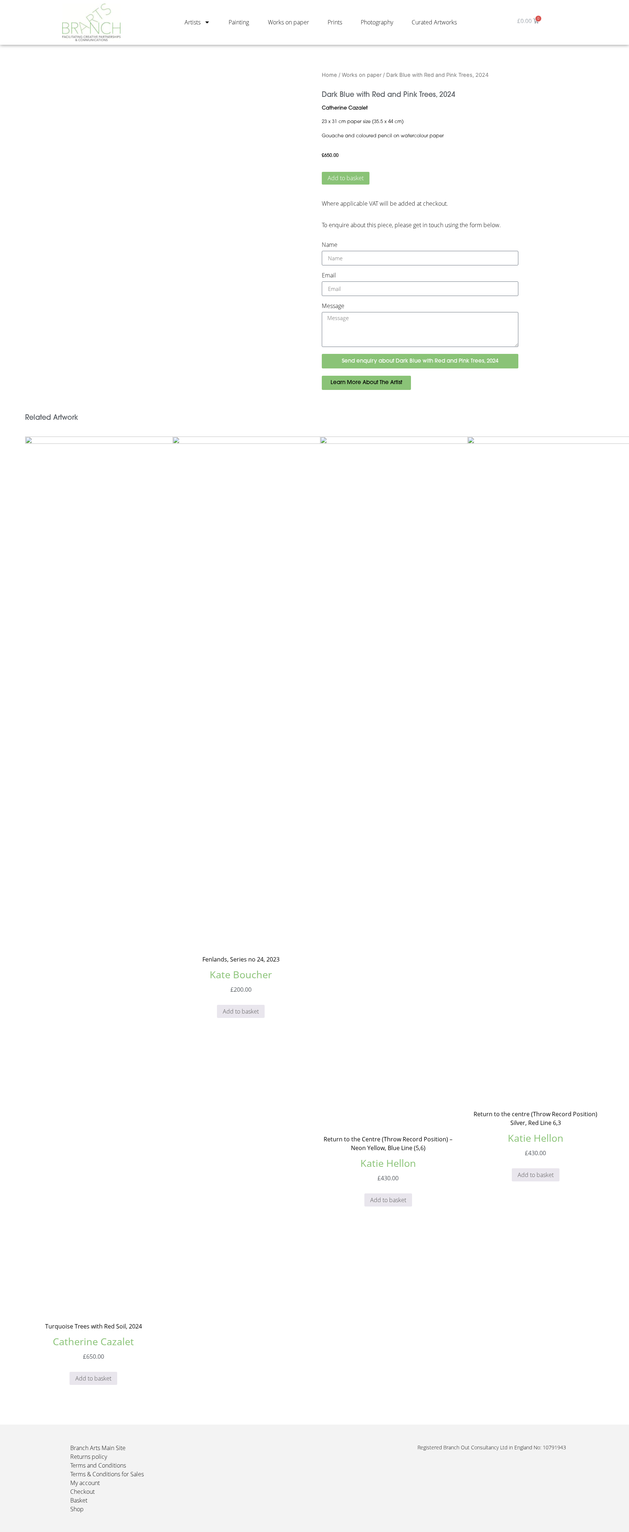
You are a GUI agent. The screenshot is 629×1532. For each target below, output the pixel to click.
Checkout (82, 1492)
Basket (78, 1500)
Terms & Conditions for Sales (107, 1474)
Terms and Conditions (98, 1465)
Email (329, 275)
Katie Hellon (388, 1163)
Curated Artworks (434, 22)
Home (329, 75)
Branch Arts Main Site (98, 1448)
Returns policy (88, 1457)
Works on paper (288, 22)
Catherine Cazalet (345, 108)
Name (329, 245)
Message (333, 306)
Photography (377, 22)
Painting (239, 22)
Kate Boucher (241, 974)
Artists (193, 22)
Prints (335, 22)
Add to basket (346, 178)
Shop (77, 1509)
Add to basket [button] (93, 1378)
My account (85, 1483)
